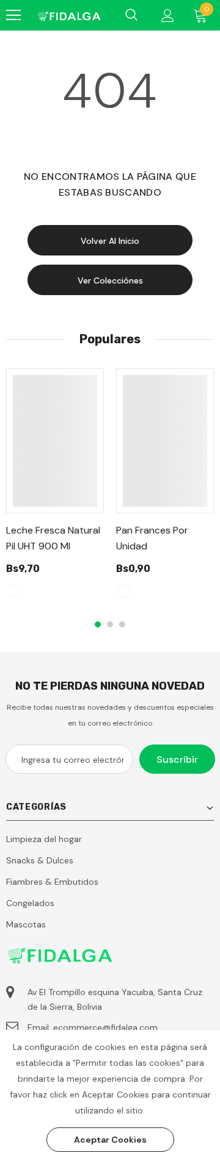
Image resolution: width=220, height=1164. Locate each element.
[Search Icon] (131, 15)
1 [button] (98, 624)
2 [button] (110, 624)
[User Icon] (167, 15)
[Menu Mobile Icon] (13, 15)
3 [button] (122, 624)
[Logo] (69, 15)
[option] (55, 488)
